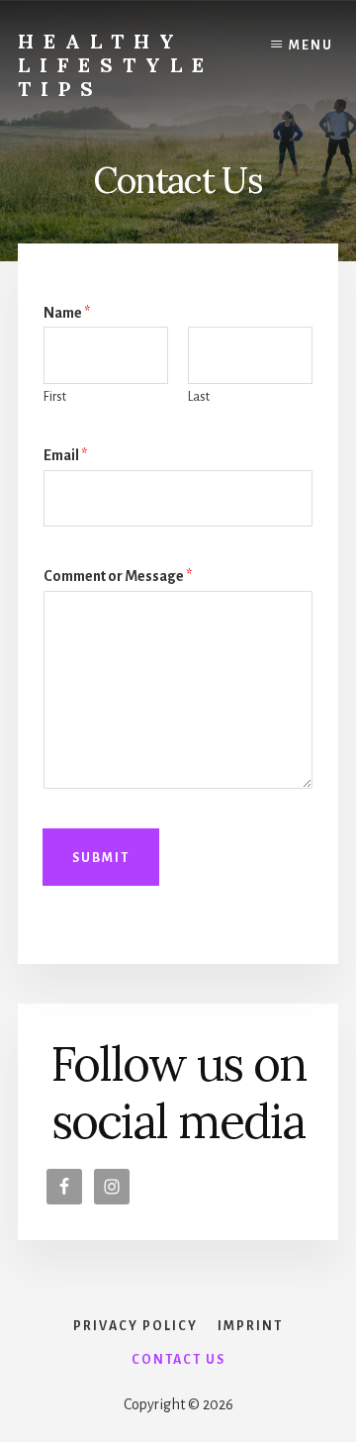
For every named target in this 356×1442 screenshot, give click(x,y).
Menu (311, 45)
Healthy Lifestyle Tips (116, 65)
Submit (101, 858)
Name (67, 313)
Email (65, 455)
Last (199, 397)
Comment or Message (118, 576)
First (55, 397)
